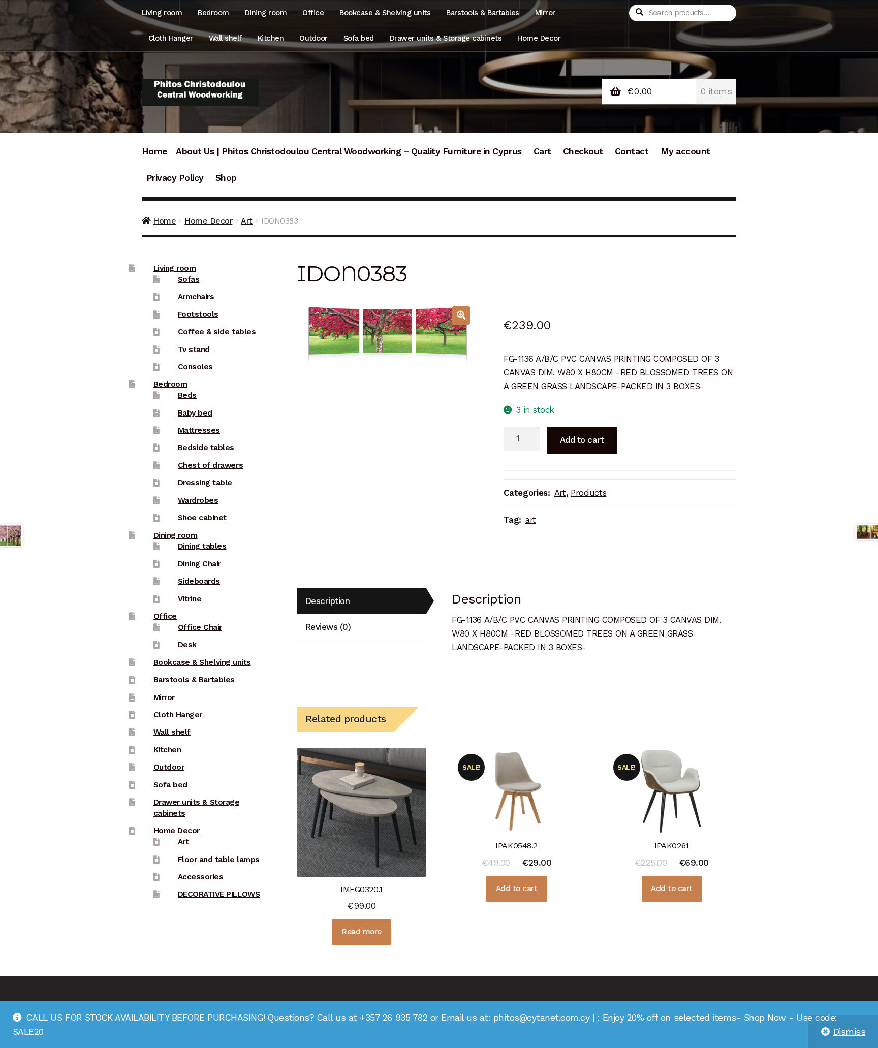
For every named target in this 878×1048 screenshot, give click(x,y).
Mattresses (199, 430)
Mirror (545, 12)
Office (313, 12)
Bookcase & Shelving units (384, 12)
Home (154, 151)
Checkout (583, 151)
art (530, 520)
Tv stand (194, 349)
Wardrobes (198, 500)
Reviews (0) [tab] (328, 627)
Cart (542, 151)
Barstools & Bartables (482, 12)
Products (588, 493)
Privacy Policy (175, 178)
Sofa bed (358, 38)
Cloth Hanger (170, 38)
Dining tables (202, 546)
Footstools (198, 314)
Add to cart (582, 440)
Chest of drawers (210, 465)
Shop (226, 178)
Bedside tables (206, 447)
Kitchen (271, 38)
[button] (461, 315)
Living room (162, 12)
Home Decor (538, 38)
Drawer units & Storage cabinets (446, 38)
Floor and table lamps (219, 859)
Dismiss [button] (849, 1032)
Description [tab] (327, 601)
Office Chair (200, 627)
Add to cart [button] (517, 888)
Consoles (195, 366)
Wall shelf (225, 38)
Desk (187, 644)
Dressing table (205, 482)
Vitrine (190, 599)
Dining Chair (199, 563)
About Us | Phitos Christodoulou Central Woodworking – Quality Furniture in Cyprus (348, 151)
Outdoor (313, 38)
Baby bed (195, 413)
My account (685, 151)
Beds (187, 395)
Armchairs (196, 296)
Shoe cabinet (202, 517)
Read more (361, 931)
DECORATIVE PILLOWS (219, 894)
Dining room (266, 12)
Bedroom (213, 12)
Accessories (201, 876)
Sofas (189, 279)
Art (247, 221)
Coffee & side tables (217, 331)
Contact (632, 151)
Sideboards (199, 581)
